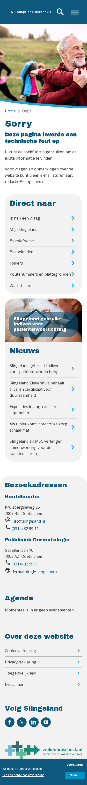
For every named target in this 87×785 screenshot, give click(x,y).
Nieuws (25, 351)
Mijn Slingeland (23, 229)
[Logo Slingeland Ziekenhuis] (30, 12)
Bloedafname (22, 240)
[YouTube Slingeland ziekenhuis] (46, 722)
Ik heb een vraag (25, 218)
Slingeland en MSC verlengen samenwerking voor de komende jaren (36, 447)
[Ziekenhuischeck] (43, 757)
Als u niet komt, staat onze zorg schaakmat (38, 427)
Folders (16, 263)
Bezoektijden (21, 251)
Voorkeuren (75, 764)
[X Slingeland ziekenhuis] (22, 722)
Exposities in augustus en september (33, 409)
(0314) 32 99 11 (25, 528)
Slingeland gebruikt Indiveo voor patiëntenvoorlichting (34, 369)
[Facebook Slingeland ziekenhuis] (9, 722)
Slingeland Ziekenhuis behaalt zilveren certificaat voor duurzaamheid (37, 389)
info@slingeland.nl (28, 521)
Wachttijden (20, 285)
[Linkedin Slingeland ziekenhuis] (34, 722)
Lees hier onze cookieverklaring (23, 775)
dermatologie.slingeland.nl (35, 571)
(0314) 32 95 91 (25, 564)
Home (10, 111)
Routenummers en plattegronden (40, 274)
